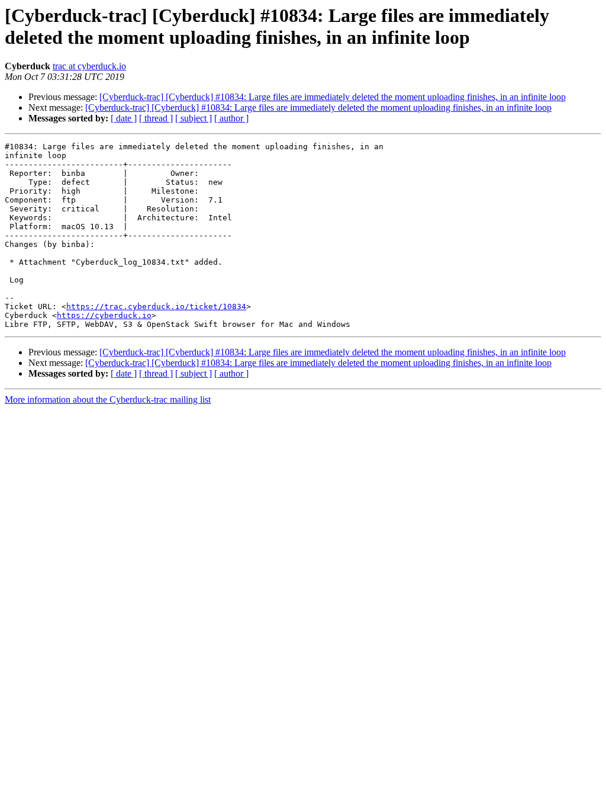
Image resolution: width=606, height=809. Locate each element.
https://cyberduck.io (104, 315)
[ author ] (231, 118)
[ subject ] (193, 118)
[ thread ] (156, 118)
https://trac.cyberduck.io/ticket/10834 (156, 306)
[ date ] (124, 118)
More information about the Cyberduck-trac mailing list (108, 399)
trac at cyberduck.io (89, 66)
